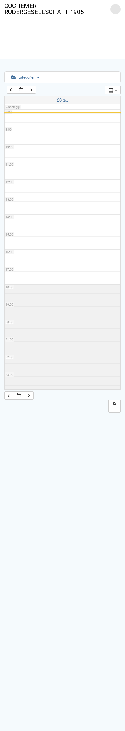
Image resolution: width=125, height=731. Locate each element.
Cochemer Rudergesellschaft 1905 (44, 9)
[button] (114, 404)
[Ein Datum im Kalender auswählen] (21, 90)
